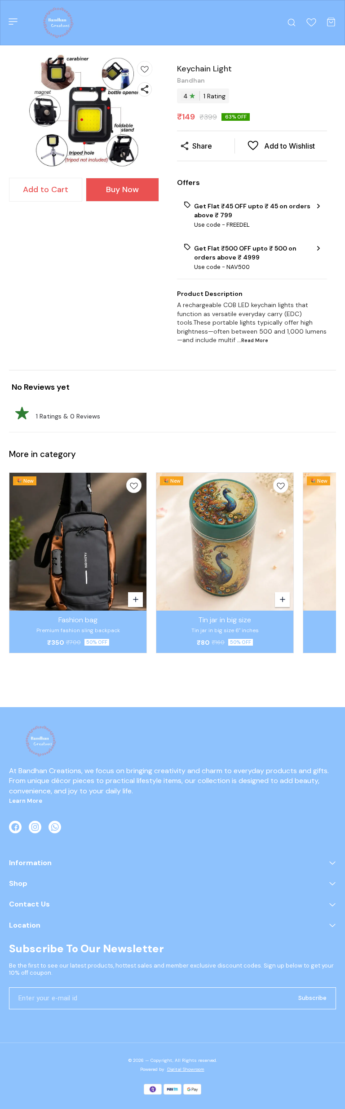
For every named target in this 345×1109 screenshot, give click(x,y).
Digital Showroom (185, 1069)
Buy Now (122, 189)
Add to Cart (45, 189)
